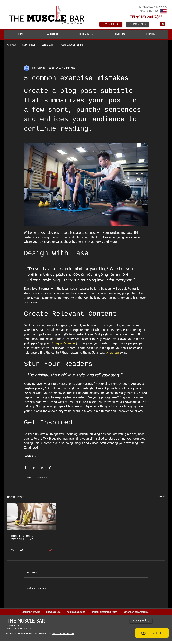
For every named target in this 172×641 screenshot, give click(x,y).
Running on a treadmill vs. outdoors (23, 537)
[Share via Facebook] (25, 467)
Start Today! (28, 45)
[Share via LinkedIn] (42, 467)
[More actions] (146, 68)
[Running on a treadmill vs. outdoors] (31, 516)
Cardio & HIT (48, 45)
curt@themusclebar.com (19, 629)
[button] (160, 45)
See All (161, 496)
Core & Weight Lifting (72, 45)
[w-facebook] (163, 24)
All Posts (11, 45)
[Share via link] (50, 467)
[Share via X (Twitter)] (33, 467)
